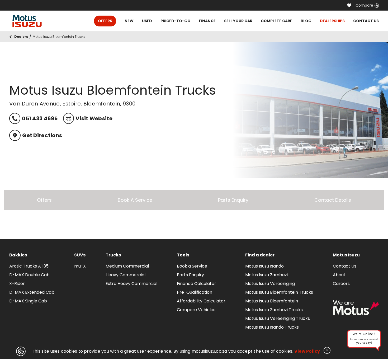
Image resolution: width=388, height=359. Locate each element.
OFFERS (105, 21)
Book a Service (192, 266)
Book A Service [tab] (135, 200)
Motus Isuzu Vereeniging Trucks (277, 318)
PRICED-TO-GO (175, 21)
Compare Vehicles (196, 310)
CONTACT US (366, 21)
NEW (129, 21)
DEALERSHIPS (332, 21)
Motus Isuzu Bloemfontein (271, 301)
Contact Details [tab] (332, 200)
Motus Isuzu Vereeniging (270, 283)
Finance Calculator (196, 283)
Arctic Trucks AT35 (29, 266)
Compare (364, 5)
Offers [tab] (44, 200)
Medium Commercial (127, 266)
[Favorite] (349, 5)
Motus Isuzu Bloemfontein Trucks (279, 292)
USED (147, 21)
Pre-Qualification (194, 292)
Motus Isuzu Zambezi (266, 275)
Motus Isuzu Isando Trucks (272, 327)
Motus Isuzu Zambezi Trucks (274, 310)
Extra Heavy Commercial (131, 283)
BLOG (306, 21)
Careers (341, 283)
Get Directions (42, 135)
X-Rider (17, 283)
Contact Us (344, 266)
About (339, 275)
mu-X (80, 266)
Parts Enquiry (190, 275)
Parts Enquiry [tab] (233, 200)
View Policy (307, 351)
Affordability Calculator (201, 301)
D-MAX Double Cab (29, 275)
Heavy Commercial (125, 275)
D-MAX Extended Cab (31, 292)
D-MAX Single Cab (28, 301)
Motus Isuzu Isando (264, 266)
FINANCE (207, 21)
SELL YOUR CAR (238, 21)
